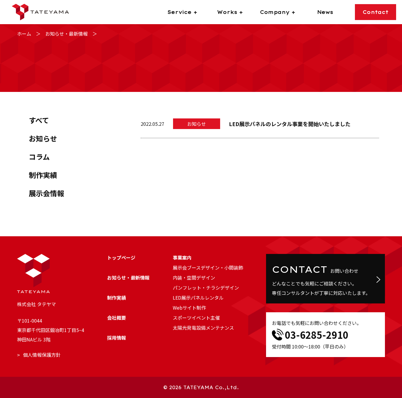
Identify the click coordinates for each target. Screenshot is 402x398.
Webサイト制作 (189, 307)
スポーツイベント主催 (196, 317)
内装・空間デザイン (194, 277)
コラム (39, 156)
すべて (39, 120)
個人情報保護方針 (42, 354)
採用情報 (116, 337)
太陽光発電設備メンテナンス (203, 327)
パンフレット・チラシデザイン (206, 287)
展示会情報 (46, 193)
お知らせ (43, 138)
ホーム (24, 33)
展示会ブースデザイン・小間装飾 (208, 267)
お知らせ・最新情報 (66, 33)
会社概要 (116, 317)
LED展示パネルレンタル (198, 297)
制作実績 (43, 175)
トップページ (121, 257)
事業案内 (182, 257)
